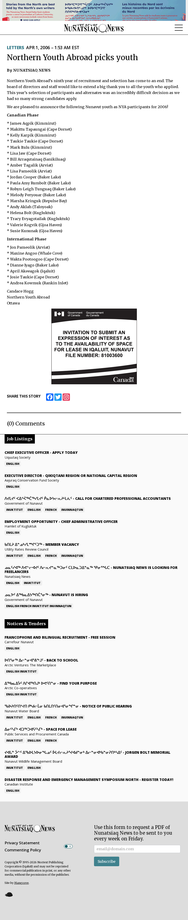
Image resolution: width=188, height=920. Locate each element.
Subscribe (107, 861)
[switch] (68, 846)
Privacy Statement (22, 842)
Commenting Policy (23, 849)
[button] (9, 894)
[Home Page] (94, 28)
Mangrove (21, 883)
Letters (15, 48)
